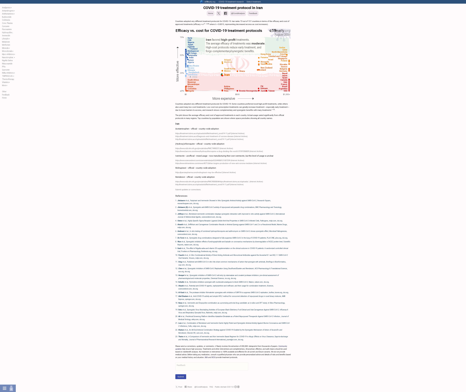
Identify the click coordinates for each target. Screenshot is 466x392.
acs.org (181, 271)
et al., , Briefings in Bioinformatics (232, 262)
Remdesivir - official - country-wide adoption (195, 177)
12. (176, 268)
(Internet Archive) (238, 133)
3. (176, 214)
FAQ (211, 387)
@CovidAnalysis (201, 387)
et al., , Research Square (224, 200)
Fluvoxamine (7, 29)
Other (4, 91)
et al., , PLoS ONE (226, 238)
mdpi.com (272, 221)
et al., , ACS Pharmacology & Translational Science (232, 268)
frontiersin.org (206, 251)
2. (176, 207)
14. (176, 282)
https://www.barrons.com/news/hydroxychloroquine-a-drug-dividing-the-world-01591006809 (212, 151)
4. (176, 221)
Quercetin (6, 70)
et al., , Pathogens (223, 221)
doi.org (195, 203)
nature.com (188, 245)
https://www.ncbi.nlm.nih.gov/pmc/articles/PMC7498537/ (197, 148)
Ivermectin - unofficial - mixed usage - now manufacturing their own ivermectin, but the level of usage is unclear (224, 156)
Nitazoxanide (7, 63)
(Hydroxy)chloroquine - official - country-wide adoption (199, 144)
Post (180, 387)
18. (176, 303)
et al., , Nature (216, 282)
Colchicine (6, 20)
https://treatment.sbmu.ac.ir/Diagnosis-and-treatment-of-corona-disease (204, 136)
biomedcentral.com (184, 210)
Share (189, 387)
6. (176, 231)
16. (176, 292)
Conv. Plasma (7, 23)
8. (176, 242)
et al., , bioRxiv (226, 292)
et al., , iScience (225, 286)
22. (176, 330)
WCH (214, 357)
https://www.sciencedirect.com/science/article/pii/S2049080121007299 (202, 160)
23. (176, 336)
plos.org (278, 238)
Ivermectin (6, 35)
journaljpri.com (232, 340)
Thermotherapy (8, 79)
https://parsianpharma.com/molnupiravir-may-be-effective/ (198, 172)
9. (176, 248)
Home (4, 98)
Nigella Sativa (7, 60)
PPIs (3, 67)
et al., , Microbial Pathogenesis (232, 231)
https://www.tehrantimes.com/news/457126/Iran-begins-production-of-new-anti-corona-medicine (214, 163)
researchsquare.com (185, 203)
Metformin (6, 45)
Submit (181, 376)
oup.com (181, 265)
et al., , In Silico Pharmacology (231, 303)
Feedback (5, 95)
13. (176, 275)
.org (210, 2)
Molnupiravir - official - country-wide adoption (195, 168)
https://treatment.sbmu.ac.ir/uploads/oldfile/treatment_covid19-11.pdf (203, 133)
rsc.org (227, 278)
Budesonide (6, 17)
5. (176, 224)
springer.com (190, 299)
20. (176, 316)
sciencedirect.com (208, 217)
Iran (177, 123)
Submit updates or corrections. (188, 189)
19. (176, 310)
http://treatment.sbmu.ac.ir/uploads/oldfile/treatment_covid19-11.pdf (202, 139)
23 (274, 109)
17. (176, 296)
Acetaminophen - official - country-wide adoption (197, 129)
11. (176, 262)
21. (176, 323)
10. (176, 255)
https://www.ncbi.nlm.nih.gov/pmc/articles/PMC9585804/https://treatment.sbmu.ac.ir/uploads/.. (212, 182)
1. (176, 200)
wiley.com (195, 319)
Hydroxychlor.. (7, 32)
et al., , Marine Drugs (232, 224)
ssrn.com (199, 333)
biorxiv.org (278, 292)
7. (176, 238)
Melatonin (6, 42)
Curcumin (5, 26)
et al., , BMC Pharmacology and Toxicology (229, 207)
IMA (206, 357)
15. (176, 286)
